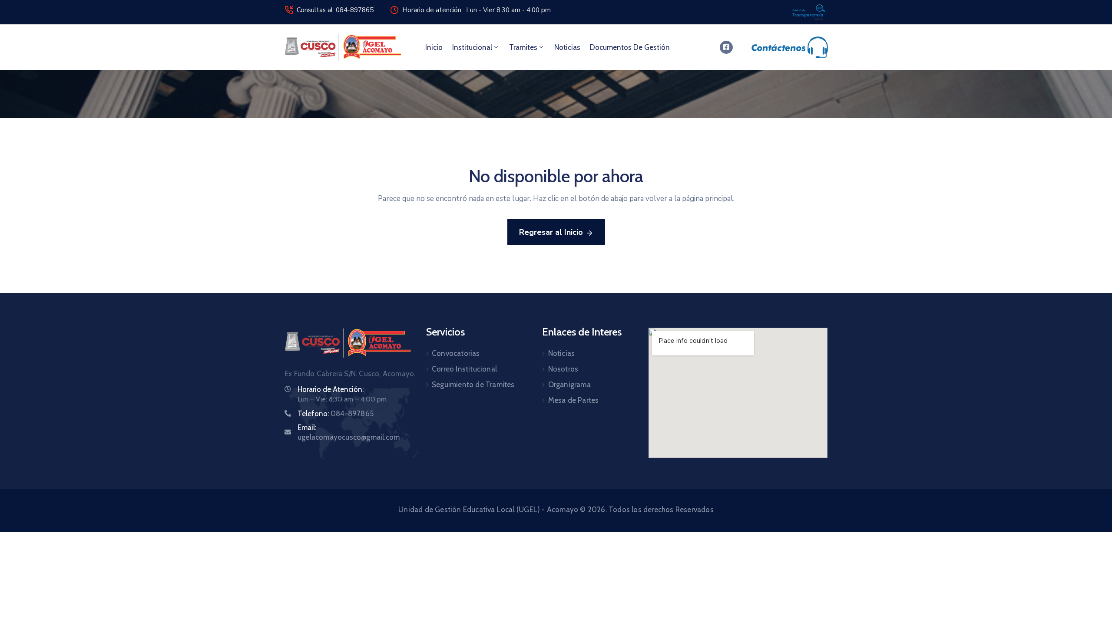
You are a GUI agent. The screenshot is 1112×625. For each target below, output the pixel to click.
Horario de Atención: (331, 389)
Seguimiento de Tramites (473, 384)
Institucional (472, 47)
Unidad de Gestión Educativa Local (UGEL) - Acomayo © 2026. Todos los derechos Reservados (556, 509)
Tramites (523, 47)
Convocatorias (456, 353)
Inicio (434, 47)
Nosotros (563, 369)
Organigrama (569, 384)
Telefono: (336, 413)
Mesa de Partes (573, 400)
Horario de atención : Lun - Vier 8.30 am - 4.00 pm (476, 10)
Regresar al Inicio (551, 232)
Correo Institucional (464, 369)
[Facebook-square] (726, 47)
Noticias (567, 47)
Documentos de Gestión (630, 47)
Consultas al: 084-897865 (335, 10)
